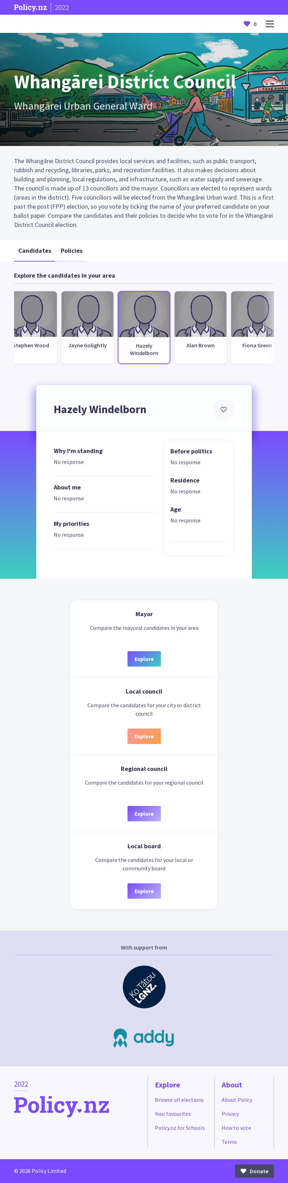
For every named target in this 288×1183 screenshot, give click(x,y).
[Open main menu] (270, 24)
